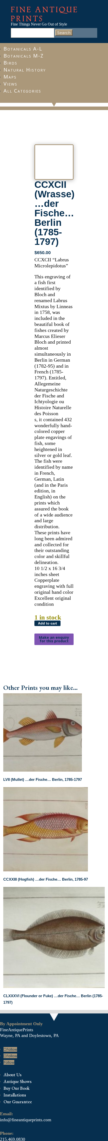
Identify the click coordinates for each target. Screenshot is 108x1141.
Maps (10, 76)
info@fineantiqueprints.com (25, 1119)
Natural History (25, 69)
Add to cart (47, 623)
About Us (12, 1074)
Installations (15, 1095)
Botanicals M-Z (24, 55)
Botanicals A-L (23, 48)
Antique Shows (17, 1081)
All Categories (22, 90)
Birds (10, 62)
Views (10, 83)
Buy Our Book (17, 1088)
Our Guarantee (18, 1101)
